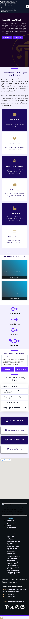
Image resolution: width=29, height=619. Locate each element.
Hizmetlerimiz (11, 522)
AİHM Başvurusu (12, 558)
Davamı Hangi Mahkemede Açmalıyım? (11, 408)
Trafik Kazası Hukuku (13, 572)
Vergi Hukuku (11, 568)
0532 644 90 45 (12, 598)
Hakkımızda (10, 520)
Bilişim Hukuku (11, 538)
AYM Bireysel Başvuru (13, 556)
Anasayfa (10, 518)
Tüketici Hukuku (12, 563)
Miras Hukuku (11, 551)
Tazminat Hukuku (12, 565)
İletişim (9, 525)
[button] (14, 386)
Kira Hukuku (11, 545)
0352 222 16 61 (11, 594)
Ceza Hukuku (11, 536)
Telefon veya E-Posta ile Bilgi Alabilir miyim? (12, 397)
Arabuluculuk (11, 560)
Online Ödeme (11, 527)
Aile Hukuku (11, 539)
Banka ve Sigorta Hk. (13, 570)
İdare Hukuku (11, 553)
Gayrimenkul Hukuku (13, 541)
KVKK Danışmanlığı (12, 562)
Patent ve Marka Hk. (13, 567)
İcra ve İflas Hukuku (13, 546)
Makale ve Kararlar (13, 523)
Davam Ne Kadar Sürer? (10, 403)
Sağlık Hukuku (11, 574)
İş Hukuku (10, 543)
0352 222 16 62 (11, 596)
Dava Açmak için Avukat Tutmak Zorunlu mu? (13, 391)
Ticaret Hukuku (12, 550)
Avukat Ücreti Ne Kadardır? (11, 386)
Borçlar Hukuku (12, 548)
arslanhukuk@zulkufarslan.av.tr (16, 601)
